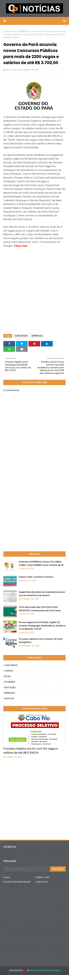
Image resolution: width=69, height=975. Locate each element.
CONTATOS (41, 881)
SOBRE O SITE (42, 877)
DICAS (8, 676)
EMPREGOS (24, 31)
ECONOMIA (10, 681)
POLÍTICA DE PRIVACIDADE (17, 881)
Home (6, 877)
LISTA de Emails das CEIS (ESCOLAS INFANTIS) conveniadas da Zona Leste (40, 609)
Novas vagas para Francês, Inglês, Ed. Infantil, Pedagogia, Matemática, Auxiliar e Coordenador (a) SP (42, 625)
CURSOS (9, 670)
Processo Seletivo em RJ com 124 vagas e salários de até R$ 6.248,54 (30, 751)
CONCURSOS (21, 335)
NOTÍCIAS (9, 698)
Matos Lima (11, 69)
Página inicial (10, 31)
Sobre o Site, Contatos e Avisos (36, 576)
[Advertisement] (30, 256)
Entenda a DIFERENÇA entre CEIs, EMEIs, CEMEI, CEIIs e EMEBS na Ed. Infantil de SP (41, 563)
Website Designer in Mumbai (44, 970)
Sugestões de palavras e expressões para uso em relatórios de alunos (42, 593)
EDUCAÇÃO (10, 687)
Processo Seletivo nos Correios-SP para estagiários (41, 640)
